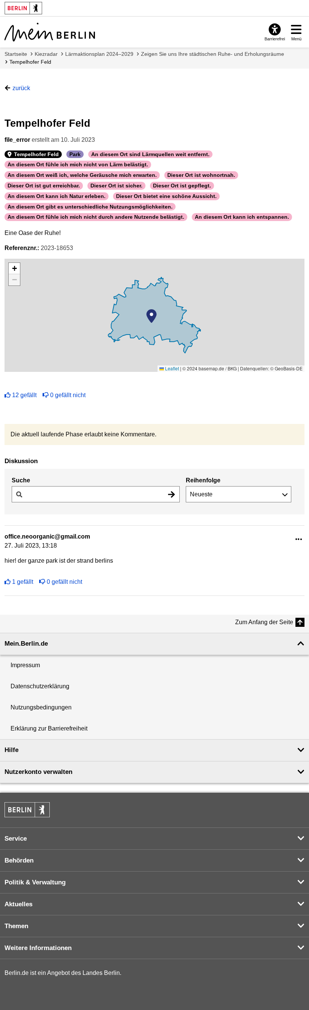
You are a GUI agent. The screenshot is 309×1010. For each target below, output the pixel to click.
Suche (21, 480)
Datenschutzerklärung (40, 686)
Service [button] (16, 838)
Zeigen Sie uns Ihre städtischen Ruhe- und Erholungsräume (212, 54)
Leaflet (171, 368)
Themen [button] (16, 926)
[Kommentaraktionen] (298, 539)
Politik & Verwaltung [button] (35, 882)
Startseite (16, 54)
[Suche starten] (171, 494)
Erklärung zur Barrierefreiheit (49, 728)
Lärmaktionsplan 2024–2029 (99, 54)
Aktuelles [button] (18, 904)
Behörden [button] (19, 860)
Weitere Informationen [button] (38, 948)
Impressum (25, 665)
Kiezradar (46, 54)
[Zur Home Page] (50, 32)
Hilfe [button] (11, 750)
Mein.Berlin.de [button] (26, 643)
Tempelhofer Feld (30, 62)
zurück (21, 88)
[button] (151, 316)
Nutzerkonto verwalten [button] (38, 771)
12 (24, 395)
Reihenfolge (203, 480)
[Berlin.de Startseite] (27, 809)
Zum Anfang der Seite (264, 622)
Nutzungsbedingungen (41, 707)
